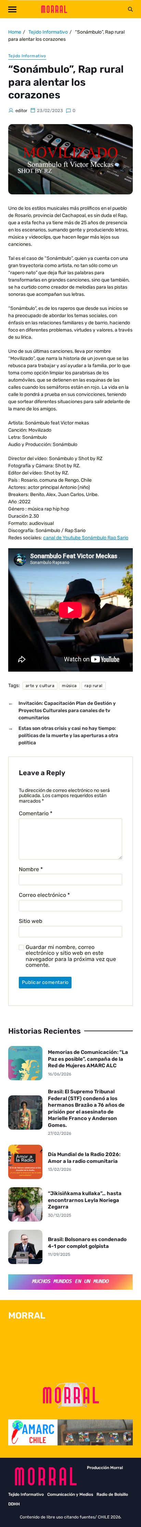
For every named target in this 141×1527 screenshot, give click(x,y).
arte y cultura (40, 685)
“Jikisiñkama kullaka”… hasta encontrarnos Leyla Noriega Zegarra (84, 1200)
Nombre (31, 869)
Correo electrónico (44, 895)
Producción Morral (105, 1467)
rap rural (94, 685)
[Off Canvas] (12, 9)
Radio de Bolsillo (112, 1494)
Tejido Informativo (27, 55)
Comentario (35, 813)
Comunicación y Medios (70, 1494)
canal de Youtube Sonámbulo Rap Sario (85, 538)
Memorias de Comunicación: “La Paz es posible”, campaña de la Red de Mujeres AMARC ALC (88, 1059)
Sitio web (30, 921)
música (69, 685)
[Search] (130, 9)
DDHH (14, 1504)
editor (21, 110)
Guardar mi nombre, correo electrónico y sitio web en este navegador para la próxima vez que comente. (71, 956)
